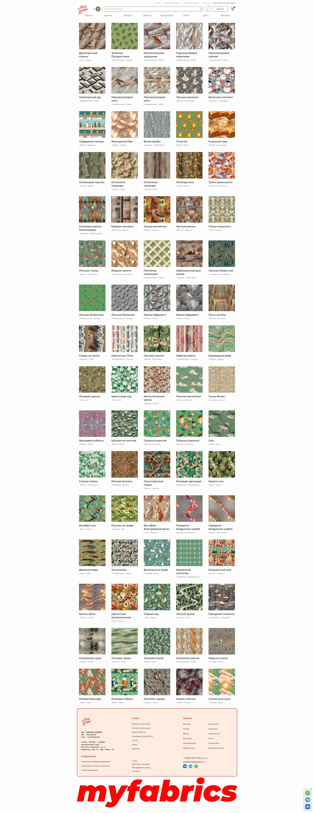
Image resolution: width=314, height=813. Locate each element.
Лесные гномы (88, 270)
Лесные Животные (221, 270)
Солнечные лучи (219, 698)
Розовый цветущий (188, 481)
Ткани (135, 718)
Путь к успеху (217, 314)
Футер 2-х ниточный (141, 724)
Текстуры (187, 738)
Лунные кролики (187, 97)
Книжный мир (218, 141)
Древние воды (88, 569)
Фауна (186, 733)
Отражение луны (90, 658)
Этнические (213, 743)
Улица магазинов (155, 226)
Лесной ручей (185, 613)
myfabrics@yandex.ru (194, 762)
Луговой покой (153, 658)
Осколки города (154, 698)
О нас (159, 3)
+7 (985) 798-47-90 (195, 758)
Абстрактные (189, 748)
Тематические (189, 743)
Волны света (87, 613)
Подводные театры (91, 141)
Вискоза (135, 749)
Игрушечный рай (220, 569)
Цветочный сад (121, 396)
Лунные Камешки (123, 314)
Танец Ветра (217, 396)
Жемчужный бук (122, 141)
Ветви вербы (152, 141)
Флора (186, 729)
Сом (211, 440)
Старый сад (151, 613)
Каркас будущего (155, 314)
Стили (211, 738)
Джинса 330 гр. (139, 732)
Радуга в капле (218, 658)
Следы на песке (89, 355)
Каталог (220, 9)
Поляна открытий (155, 440)
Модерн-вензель (122, 226)
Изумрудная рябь (220, 355)
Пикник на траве (122, 525)
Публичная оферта (89, 770)
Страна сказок (88, 481)
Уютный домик (186, 226)
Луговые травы (121, 658)
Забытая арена (186, 355)
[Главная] (106, 722)
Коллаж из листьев (123, 440)
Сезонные (212, 729)
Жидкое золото (121, 270)
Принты (187, 718)
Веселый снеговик (221, 97)
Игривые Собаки (122, 698)
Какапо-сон (216, 481)
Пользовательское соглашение (95, 766)
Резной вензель (121, 481)
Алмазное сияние (187, 658)
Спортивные (214, 733)
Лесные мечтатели (188, 396)
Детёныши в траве (156, 569)
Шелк (134, 744)
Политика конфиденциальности (96, 761)
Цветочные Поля (122, 355)
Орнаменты (213, 724)
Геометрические (215, 748)
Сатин (134, 740)
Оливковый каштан (91, 182)
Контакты (205, 3)
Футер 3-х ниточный (141, 728)
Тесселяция (119, 569)
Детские (187, 724)
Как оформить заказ (190, 3)
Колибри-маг (87, 525)
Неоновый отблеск (91, 440)
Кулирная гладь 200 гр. (142, 736)
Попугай (181, 141)
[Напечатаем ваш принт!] (207, 9)
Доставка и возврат (172, 3)
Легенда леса (185, 182)
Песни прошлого (220, 226)
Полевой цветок (89, 396)
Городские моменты (222, 613)
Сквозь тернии (186, 698)
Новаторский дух (90, 97)
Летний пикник (154, 355)
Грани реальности (220, 182)
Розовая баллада (90, 698)
